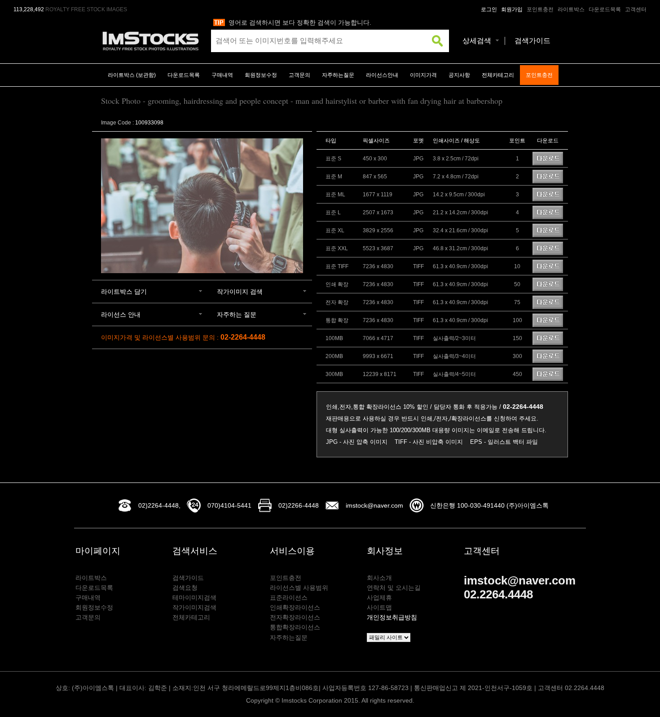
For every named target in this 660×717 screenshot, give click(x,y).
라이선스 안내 (121, 314)
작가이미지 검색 (240, 291)
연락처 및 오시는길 (394, 587)
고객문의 (299, 75)
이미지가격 (423, 75)
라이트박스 (571, 9)
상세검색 (476, 40)
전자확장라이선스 (295, 617)
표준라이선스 (289, 597)
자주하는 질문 (236, 314)
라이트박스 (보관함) (132, 75)
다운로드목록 (605, 9)
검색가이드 (532, 40)
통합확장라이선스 (295, 627)
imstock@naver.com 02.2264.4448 (520, 587)
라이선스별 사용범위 (299, 587)
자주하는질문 (338, 75)
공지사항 (459, 75)
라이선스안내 (382, 75)
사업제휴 (379, 597)
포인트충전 (540, 9)
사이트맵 (379, 607)
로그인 (489, 9)
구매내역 (222, 75)
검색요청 (185, 587)
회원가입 (512, 9)
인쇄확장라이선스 (295, 607)
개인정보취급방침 (392, 617)
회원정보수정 (261, 75)
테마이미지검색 (194, 597)
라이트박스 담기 (124, 291)
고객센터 (636, 9)
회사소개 (379, 577)
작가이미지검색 (194, 607)
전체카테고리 (498, 75)
